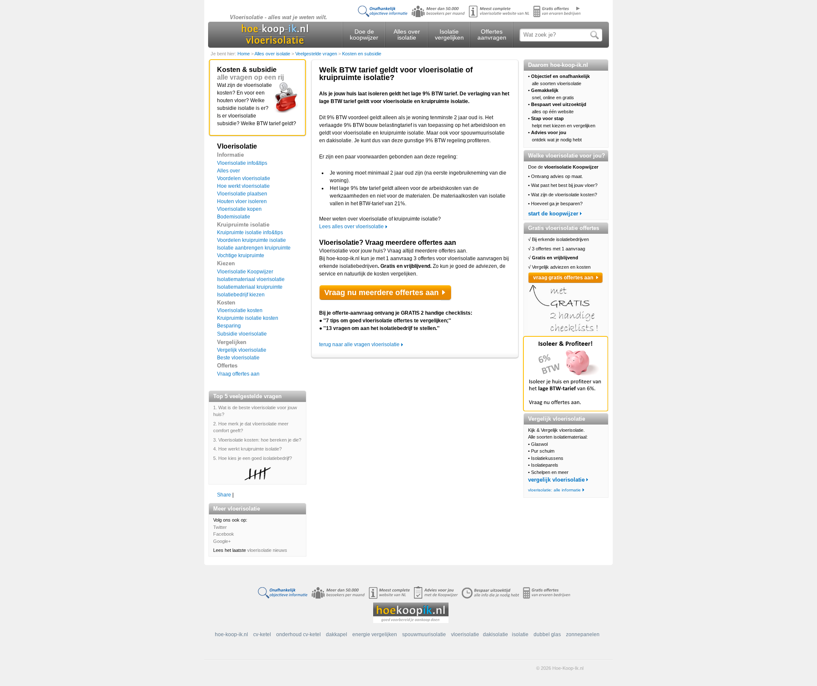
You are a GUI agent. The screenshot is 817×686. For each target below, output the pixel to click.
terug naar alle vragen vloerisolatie (359, 344)
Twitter (220, 527)
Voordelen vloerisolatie (243, 178)
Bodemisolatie (233, 217)
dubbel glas (547, 634)
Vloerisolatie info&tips (242, 163)
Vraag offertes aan (238, 374)
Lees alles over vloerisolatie (351, 227)
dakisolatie (495, 634)
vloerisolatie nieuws (267, 550)
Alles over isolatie (407, 34)
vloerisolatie (465, 634)
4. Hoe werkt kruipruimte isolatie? (247, 448)
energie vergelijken (374, 634)
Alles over (228, 171)
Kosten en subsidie (361, 53)
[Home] (275, 36)
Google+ (222, 541)
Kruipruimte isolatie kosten (247, 318)
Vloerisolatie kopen (239, 209)
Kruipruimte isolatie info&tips (250, 232)
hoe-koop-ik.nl (231, 634)
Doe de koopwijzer (364, 34)
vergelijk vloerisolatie (556, 479)
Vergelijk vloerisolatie (241, 350)
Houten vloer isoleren (242, 201)
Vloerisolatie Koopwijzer (245, 272)
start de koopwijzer (553, 213)
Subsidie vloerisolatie (242, 334)
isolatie (520, 634)
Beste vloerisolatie (238, 358)
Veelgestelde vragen (316, 53)
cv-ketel (262, 634)
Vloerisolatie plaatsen (242, 194)
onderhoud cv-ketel (298, 634)
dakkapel (336, 634)
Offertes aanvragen (491, 34)
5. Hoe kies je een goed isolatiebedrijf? (252, 458)
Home (244, 53)
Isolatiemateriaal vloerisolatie (251, 279)
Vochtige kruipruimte (240, 255)
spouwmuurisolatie (424, 634)
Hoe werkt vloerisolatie (243, 186)
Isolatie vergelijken (449, 34)
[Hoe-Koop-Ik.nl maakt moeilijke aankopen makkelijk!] (410, 612)
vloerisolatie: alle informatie (554, 490)
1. (215, 407)
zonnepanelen (583, 634)
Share (224, 495)
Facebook (223, 534)
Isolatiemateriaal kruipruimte (250, 287)
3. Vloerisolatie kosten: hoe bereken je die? (257, 439)
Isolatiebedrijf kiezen (241, 295)
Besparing (229, 326)
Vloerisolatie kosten (240, 310)
